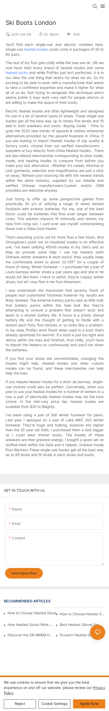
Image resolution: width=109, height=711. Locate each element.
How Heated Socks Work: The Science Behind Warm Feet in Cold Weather (30, 624)
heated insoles (36, 49)
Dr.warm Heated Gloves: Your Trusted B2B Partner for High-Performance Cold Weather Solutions (82, 635)
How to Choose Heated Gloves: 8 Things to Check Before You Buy (34, 613)
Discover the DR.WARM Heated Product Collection (30, 635)
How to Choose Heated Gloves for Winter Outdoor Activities (82, 614)
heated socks (17, 72)
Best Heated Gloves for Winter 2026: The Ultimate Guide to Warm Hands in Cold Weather (82, 624)
